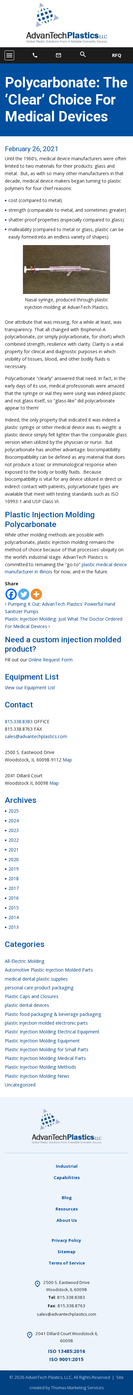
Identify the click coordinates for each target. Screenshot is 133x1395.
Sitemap (66, 1251)
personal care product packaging (39, 987)
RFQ (116, 55)
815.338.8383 (19, 721)
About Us (66, 1220)
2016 (13, 898)
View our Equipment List (30, 687)
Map (67, 760)
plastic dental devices (27, 1005)
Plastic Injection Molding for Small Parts (46, 1049)
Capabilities (67, 1177)
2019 (13, 869)
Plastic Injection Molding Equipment (42, 1041)
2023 (13, 830)
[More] (36, 594)
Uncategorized (20, 1085)
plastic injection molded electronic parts (46, 1023)
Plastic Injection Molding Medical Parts (45, 1058)
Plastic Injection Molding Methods (40, 1067)
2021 (13, 850)
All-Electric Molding (25, 961)
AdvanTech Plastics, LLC (49, 1377)
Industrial (66, 1166)
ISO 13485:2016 (66, 1351)
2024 (13, 820)
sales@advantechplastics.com (36, 736)
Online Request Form (50, 660)
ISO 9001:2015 (66, 1359)
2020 (13, 859)
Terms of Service (66, 1263)
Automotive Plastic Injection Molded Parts (49, 970)
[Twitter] (23, 594)
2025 (13, 811)
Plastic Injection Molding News (37, 1076)
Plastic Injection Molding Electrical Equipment (52, 1032)
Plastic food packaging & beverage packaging (53, 1014)
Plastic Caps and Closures (31, 996)
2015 (13, 908)
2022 (13, 840)
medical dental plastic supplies (36, 979)
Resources (67, 1209)
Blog (67, 1197)
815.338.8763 (71, 1306)
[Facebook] (11, 594)
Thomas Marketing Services (77, 1387)
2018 (13, 878)
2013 (13, 927)
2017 (13, 888)
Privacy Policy (66, 1240)
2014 (13, 917)
